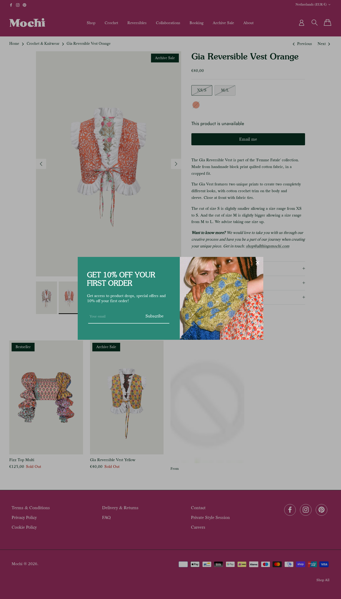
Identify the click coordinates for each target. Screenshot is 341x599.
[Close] (257, 263)
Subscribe (154, 316)
